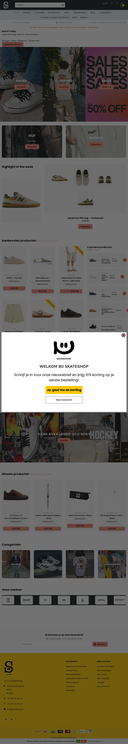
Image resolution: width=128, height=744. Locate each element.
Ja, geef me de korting (64, 390)
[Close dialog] (124, 335)
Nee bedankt (64, 400)
